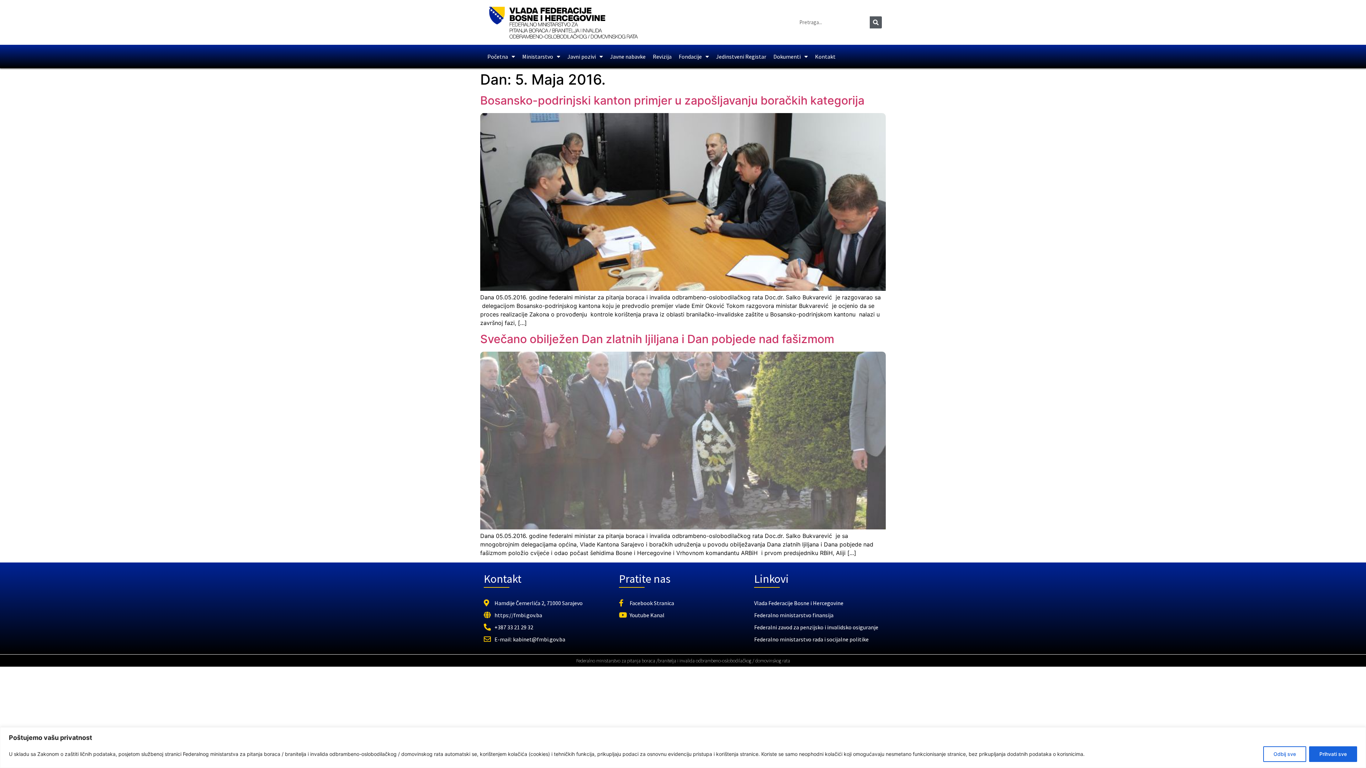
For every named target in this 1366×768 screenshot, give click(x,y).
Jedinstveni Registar (741, 56)
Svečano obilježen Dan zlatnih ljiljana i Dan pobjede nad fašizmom (657, 339)
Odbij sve (1285, 754)
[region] (683, 747)
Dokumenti (787, 56)
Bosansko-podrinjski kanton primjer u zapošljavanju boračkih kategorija (672, 100)
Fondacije (690, 56)
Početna (497, 56)
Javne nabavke (628, 56)
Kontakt (825, 56)
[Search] (876, 22)
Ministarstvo (537, 56)
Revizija (662, 56)
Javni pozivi (581, 56)
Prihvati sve (1333, 754)
